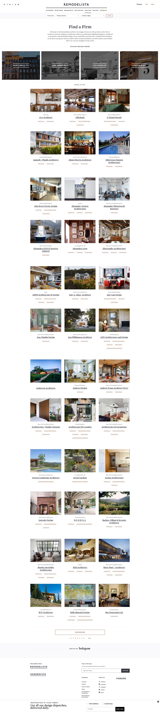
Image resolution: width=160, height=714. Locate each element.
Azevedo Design (46, 520)
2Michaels (80, 118)
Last (89, 638)
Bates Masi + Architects (114, 568)
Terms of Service (86, 686)
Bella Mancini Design (80, 613)
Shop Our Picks (78, 10)
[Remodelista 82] (13, 4)
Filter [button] (109, 15)
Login (152, 4)
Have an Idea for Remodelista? (86, 696)
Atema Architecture (114, 478)
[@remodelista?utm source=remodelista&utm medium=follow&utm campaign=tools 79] (4, 4)
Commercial (121, 121)
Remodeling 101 (68, 10)
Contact (84, 684)
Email (102, 692)
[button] (139, 4)
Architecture (41, 121)
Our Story (95, 10)
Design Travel (59, 10)
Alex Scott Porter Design (45, 206)
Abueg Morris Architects (80, 160)
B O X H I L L (80, 520)
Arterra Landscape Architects (46, 478)
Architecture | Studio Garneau (46, 427)
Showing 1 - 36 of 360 (79, 84)
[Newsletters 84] (18, 4)
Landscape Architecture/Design (114, 348)
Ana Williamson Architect (80, 337)
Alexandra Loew (80, 249)
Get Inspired (49, 10)
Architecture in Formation (114, 427)
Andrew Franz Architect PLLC (114, 388)
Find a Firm (88, 10)
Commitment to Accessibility (86, 692)
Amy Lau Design (114, 295)
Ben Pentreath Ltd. (114, 613)
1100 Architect (45, 118)
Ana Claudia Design (46, 337)
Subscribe (120, 709)
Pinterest (103, 681)
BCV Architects (46, 613)
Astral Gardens (80, 478)
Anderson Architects (45, 388)
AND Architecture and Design (114, 337)
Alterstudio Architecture (114, 249)
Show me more (80, 632)
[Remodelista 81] (10, 4)
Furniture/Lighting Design (84, 121)
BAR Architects (80, 568)
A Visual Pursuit (114, 118)
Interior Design (50, 121)
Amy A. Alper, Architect (80, 295)
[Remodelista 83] (15, 4)
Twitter (103, 689)
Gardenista (103, 10)
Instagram (103, 684)
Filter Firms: (50, 15)
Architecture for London (80, 427)
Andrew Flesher (80, 388)
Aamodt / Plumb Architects (45, 160)
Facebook (103, 687)
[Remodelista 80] (7, 4)
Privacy (83, 689)
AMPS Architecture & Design (45, 295)
